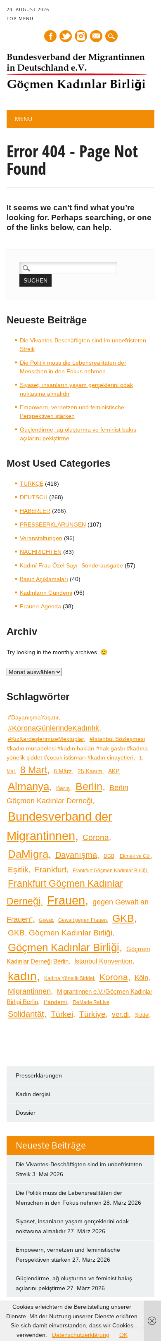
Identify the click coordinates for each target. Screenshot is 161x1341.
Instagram (81, 36)
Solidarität (26, 1013)
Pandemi (55, 1002)
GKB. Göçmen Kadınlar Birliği (60, 932)
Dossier (26, 1112)
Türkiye (92, 1013)
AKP (113, 771)
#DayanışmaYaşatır (33, 717)
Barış (63, 788)
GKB (123, 918)
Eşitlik (18, 869)
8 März (63, 771)
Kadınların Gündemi (46, 592)
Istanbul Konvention (103, 961)
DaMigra (28, 854)
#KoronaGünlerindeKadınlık (53, 728)
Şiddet (142, 1015)
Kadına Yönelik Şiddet (69, 978)
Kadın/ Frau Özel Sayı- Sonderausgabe (71, 565)
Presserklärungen (39, 1075)
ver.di (120, 1014)
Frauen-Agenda (40, 606)
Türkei (62, 1013)
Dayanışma (76, 854)
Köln (141, 977)
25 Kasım (90, 771)
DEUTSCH (33, 497)
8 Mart (33, 769)
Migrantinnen (29, 991)
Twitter (65, 36)
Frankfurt (50, 869)
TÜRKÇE (31, 483)
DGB (109, 856)
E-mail (96, 36)
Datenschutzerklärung (80, 1335)
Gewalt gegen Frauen (82, 920)
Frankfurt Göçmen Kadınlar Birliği (110, 870)
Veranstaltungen (41, 538)
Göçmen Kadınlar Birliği (63, 947)
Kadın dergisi (33, 1094)
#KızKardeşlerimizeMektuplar (46, 739)
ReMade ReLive (91, 1002)
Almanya (28, 786)
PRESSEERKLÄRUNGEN (53, 524)
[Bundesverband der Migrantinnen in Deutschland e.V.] (77, 89)
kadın (22, 976)
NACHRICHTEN (41, 551)
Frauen (66, 900)
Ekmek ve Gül (135, 856)
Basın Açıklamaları (44, 579)
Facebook (50, 36)
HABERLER (35, 511)
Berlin (89, 786)
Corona (96, 837)
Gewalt (46, 920)
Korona (113, 977)
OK (123, 1335)
